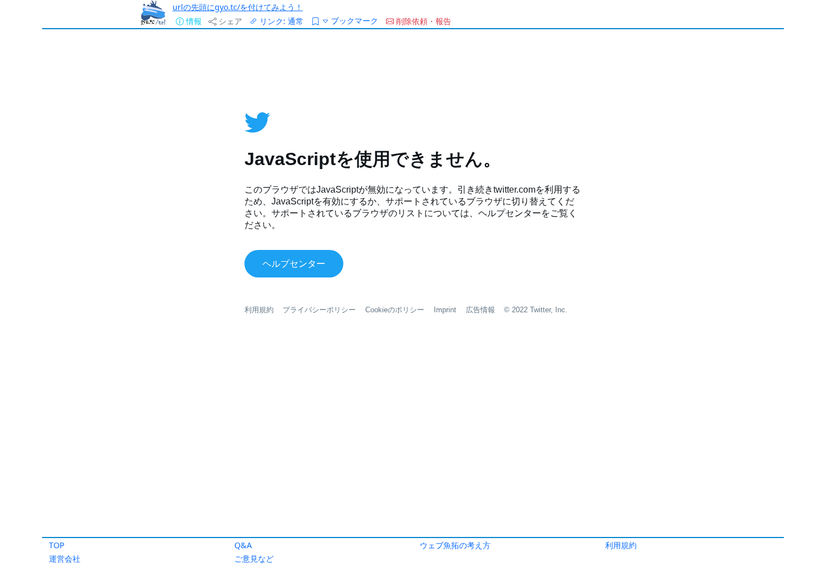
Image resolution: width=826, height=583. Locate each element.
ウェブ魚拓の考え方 (455, 545)
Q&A (243, 545)
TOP (57, 545)
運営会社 (64, 558)
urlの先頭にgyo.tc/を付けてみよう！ (238, 7)
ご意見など (254, 558)
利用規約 (621, 545)
